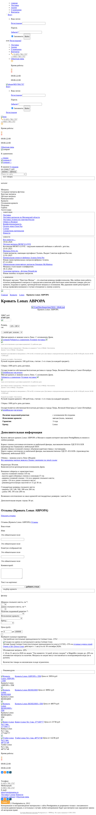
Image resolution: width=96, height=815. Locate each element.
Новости (6, 233)
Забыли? (14, 32)
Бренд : (4, 620)
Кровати (13, 295)
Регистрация (16, 23)
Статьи (6, 228)
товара (4, 158)
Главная (4, 295)
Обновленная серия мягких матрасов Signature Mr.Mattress (27, 264)
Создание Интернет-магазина (29, 812)
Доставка (15, 5)
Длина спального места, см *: (13, 607)
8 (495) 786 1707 (20, 54)
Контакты (15, 12)
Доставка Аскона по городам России (18, 219)
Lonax (21, 295)
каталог (5, 172)
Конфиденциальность (12, 224)
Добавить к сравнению (20, 340)
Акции (14, 7)
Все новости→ (9, 240)
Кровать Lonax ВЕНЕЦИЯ (26, 690)
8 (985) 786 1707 (8, 788)
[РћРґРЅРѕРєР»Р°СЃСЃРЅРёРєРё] (5, 772)
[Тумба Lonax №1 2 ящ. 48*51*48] (8, 742)
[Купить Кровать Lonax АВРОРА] (6, 320)
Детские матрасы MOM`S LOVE (17, 244)
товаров (14, 167)
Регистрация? (15, 41)
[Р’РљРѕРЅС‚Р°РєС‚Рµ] (2, 772)
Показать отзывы (8, 516)
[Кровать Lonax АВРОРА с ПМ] (8, 681)
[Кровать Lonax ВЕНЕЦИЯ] (8, 694)
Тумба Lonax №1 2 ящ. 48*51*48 (28, 738)
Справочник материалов (13, 231)
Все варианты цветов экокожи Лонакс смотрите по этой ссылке (29, 460)
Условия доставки (38, 340)
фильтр (13, 172)
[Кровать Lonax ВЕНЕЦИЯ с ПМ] (8, 710)
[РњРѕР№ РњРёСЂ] (7, 772)
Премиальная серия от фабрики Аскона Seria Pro (23, 258)
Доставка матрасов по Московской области (21, 217)
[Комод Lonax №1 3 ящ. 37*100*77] (8, 726)
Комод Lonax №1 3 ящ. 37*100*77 (29, 722)
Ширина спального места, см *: (14, 602)
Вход (10, 15)
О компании (16, 10)
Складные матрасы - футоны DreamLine (20, 271)
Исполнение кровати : (10, 616)
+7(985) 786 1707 (18, 56)
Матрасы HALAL (10, 251)
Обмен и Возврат (10, 222)
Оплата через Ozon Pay (13, 226)
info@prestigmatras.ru (9, 792)
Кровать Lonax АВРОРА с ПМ (28, 676)
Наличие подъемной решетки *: (14, 611)
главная (14, 3)
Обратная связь (17, 59)
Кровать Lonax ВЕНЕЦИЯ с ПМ (29, 704)
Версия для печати (14, 372)
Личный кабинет (8, 797)
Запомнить (18, 36)
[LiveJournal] (10, 772)
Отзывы (34, 522)
